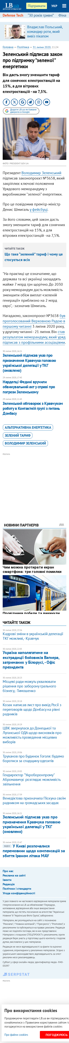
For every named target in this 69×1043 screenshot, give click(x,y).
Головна (8, 47)
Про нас (8, 871)
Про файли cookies (16, 1035)
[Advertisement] (34, 482)
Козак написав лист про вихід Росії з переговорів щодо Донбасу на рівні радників (32, 709)
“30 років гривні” (41, 15)
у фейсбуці (39, 209)
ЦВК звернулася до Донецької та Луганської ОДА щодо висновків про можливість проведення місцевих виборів (32, 735)
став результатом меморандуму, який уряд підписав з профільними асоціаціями (34, 337)
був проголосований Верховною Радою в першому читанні (34, 321)
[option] (34, 31)
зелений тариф (17, 435)
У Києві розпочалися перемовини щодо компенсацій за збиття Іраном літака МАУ (34, 850)
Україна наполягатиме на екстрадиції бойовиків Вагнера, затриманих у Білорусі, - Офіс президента (31, 660)
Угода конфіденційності (19, 893)
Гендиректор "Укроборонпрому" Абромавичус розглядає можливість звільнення (31, 779)
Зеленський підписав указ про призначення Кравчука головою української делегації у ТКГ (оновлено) (29, 363)
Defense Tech (13, 15)
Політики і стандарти (17, 888)
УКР (54, 6)
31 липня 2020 (42, 47)
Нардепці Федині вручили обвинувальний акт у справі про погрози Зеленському (29, 387)
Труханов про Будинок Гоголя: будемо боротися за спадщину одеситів (33, 758)
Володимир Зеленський (41, 172)
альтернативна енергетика (28, 427)
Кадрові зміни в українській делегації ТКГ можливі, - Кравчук (33, 636)
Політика (23, 47)
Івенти (7, 880)
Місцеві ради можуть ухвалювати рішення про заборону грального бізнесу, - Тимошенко (29, 686)
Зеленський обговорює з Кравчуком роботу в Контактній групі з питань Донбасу (33, 408)
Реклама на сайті (14, 875)
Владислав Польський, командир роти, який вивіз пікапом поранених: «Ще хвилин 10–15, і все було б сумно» (44, 38)
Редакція (9, 884)
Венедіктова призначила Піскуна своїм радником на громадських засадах (34, 800)
